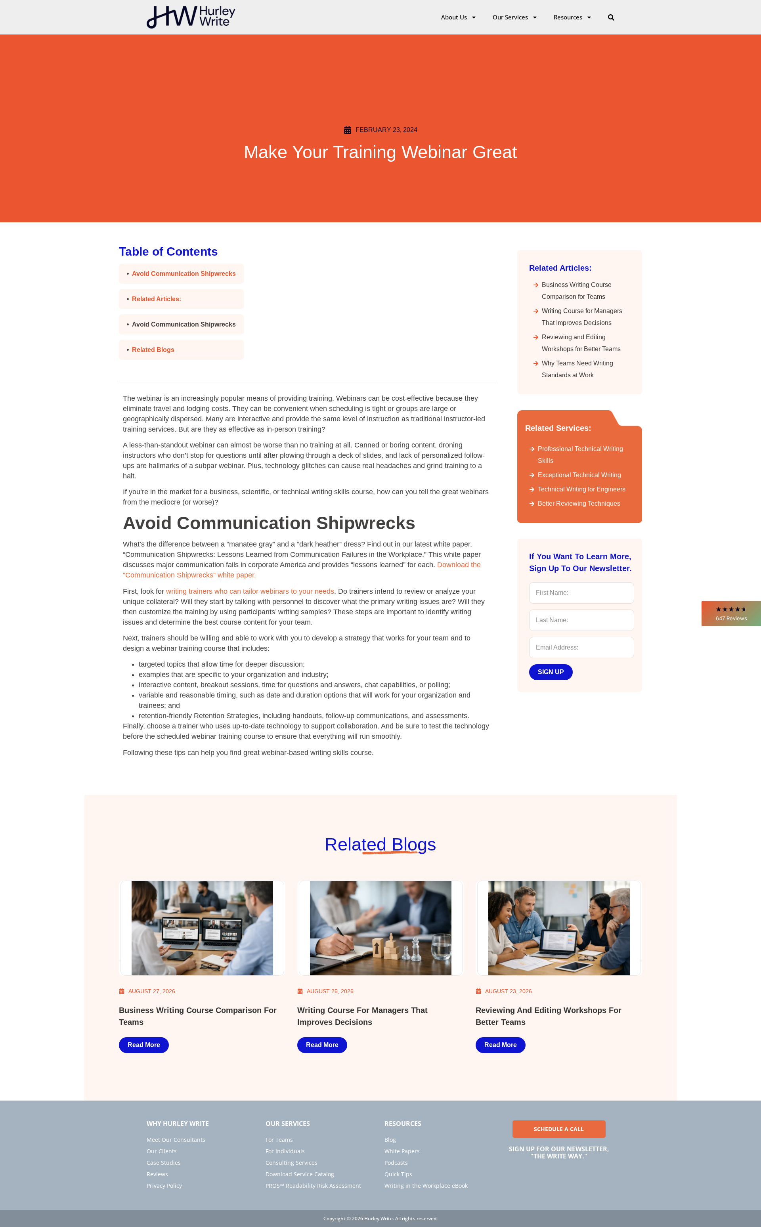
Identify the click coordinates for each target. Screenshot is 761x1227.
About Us (454, 17)
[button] (731, 613)
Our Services (510, 17)
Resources (568, 17)
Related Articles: (156, 299)
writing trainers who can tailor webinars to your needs (250, 591)
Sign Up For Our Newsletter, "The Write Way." (559, 1152)
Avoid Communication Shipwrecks (184, 273)
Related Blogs (153, 349)
